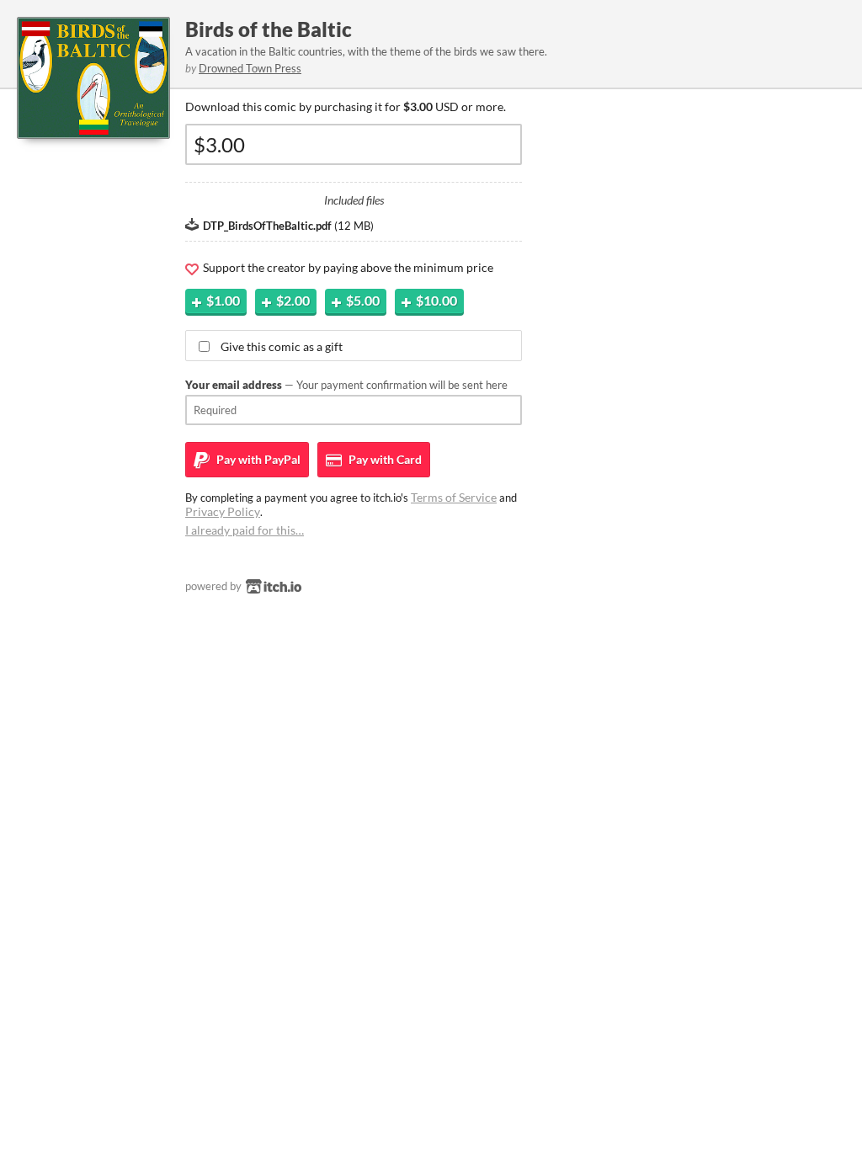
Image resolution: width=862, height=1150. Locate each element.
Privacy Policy (222, 511)
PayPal (257, 459)
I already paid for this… (244, 530)
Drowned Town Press (250, 68)
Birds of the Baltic (268, 29)
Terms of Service (454, 497)
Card (384, 459)
